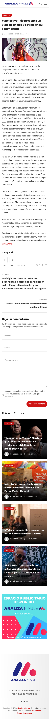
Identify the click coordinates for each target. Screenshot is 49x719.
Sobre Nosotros (31, 691)
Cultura (6, 15)
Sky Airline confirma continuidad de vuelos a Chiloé (26, 305)
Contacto (14, 691)
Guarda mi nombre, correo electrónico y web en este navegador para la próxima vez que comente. (25, 394)
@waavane (7, 244)
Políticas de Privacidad (24, 694)
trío (11, 265)
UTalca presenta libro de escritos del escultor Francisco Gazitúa (24, 532)
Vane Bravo (20, 265)
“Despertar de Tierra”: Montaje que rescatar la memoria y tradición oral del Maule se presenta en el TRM (23, 443)
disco (4, 265)
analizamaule (16, 454)
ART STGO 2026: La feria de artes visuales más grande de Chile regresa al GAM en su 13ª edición (22, 571)
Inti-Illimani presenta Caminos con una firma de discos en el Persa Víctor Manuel (22, 488)
